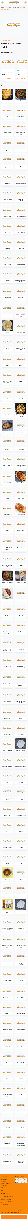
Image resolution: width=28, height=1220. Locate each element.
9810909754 (5, 1204)
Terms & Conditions (5, 1183)
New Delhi (16, 1212)
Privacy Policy (4, 1181)
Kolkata (11, 1212)
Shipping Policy (4, 1179)
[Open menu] (2, 2)
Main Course (16, 7)
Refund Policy (4, 1187)
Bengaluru (23, 1210)
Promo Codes (4, 1185)
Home (2, 7)
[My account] (25, 2)
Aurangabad (17, 1210)
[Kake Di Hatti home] (14, 2)
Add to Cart (15, 1217)
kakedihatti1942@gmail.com (9, 1201)
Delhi (2, 1212)
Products (9, 7)
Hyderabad (6, 1212)
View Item (8, 78)
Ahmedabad (11, 1210)
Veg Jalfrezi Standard (7, 72)
